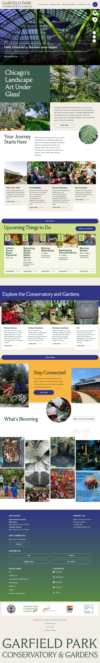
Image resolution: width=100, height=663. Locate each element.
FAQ (10, 572)
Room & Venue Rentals (17, 593)
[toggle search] (95, 4)
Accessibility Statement (50, 630)
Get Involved (81, 4)
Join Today (44, 392)
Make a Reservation (11, 56)
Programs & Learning (68, 4)
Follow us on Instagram (85, 419)
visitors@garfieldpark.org (81, 527)
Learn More (64, 125)
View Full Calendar (86, 228)
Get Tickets (71, 562)
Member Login (29, 562)
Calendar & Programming (19, 579)
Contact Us (13, 575)
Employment (13, 583)
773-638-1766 (77, 524)
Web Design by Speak (50, 623)
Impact (11, 590)
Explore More (50, 357)
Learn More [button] (10, 271)
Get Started (50, 221)
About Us (12, 586)
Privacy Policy (50, 627)
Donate (71, 555)
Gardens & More (55, 4)
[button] (4, 41)
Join (29, 555)
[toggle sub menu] (48, 4)
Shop (88, 4)
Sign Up (19, 544)
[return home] (17, 4)
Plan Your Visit (43, 4)
